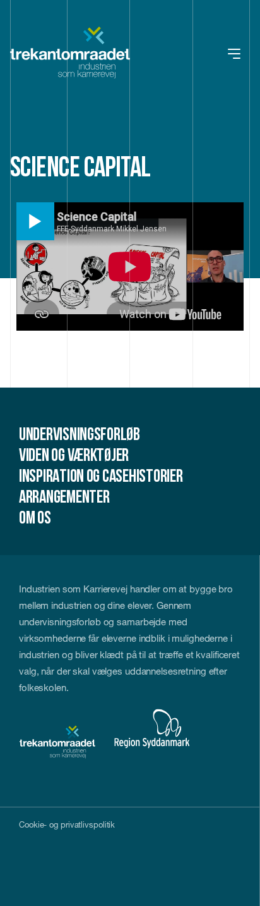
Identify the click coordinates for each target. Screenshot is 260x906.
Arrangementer (64, 498)
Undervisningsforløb (79, 435)
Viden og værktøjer (74, 456)
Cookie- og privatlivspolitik (67, 824)
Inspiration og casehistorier (100, 477)
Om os (35, 519)
